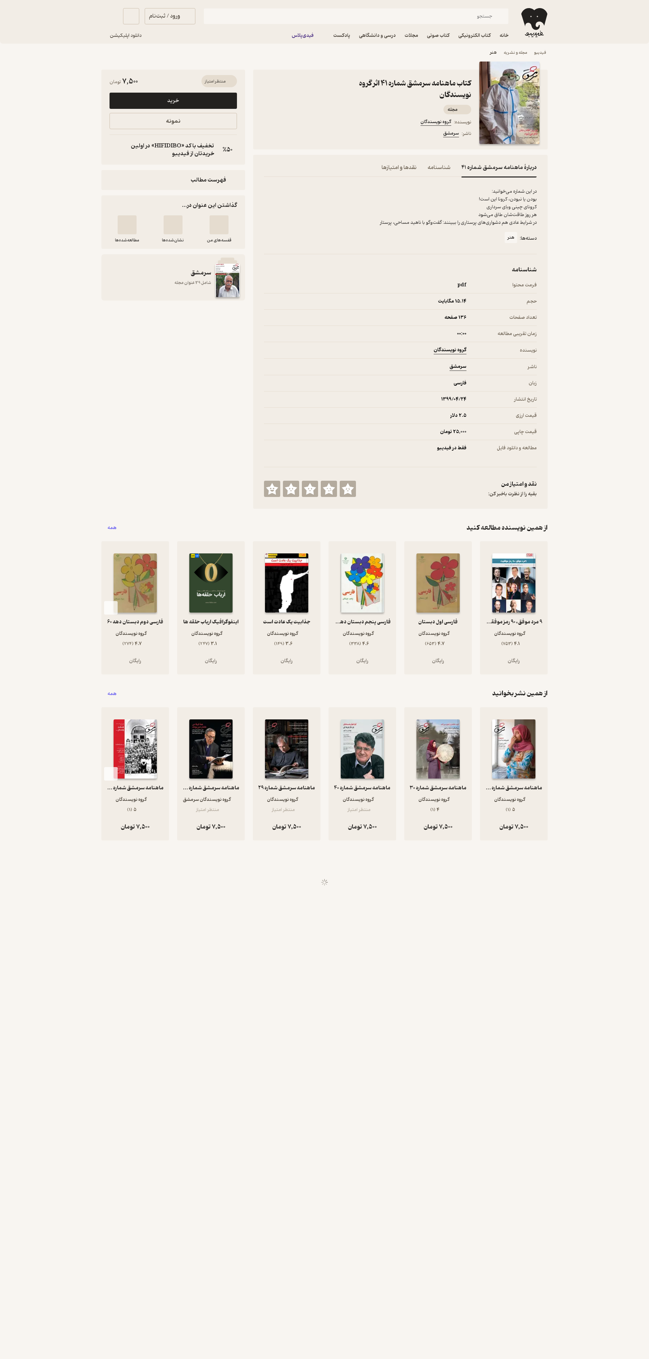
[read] (127, 224)
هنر (493, 52)
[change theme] (109, 16)
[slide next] (111, 608)
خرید (173, 100)
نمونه (173, 121)
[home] (534, 22)
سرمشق (451, 133)
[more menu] (268, 134)
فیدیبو (540, 52)
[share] (316, 134)
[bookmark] (284, 134)
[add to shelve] (219, 224)
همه (112, 528)
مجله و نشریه (515, 52)
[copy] (116, 150)
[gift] (300, 134)
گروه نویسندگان (435, 121)
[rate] (348, 489)
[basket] (131, 16)
